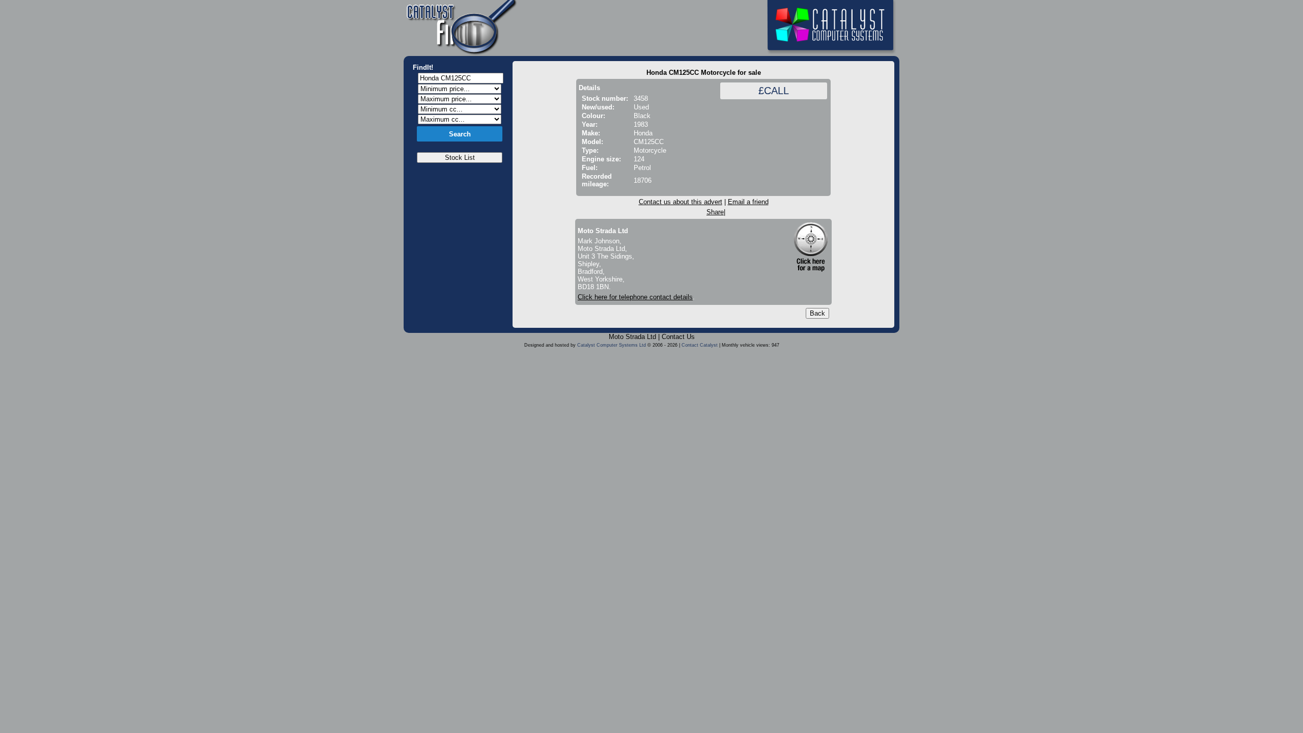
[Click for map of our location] (810, 247)
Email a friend (748, 202)
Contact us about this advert (680, 202)
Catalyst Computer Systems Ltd (611, 345)
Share (715, 212)
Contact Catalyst (700, 345)
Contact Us (678, 337)
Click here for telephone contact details (635, 297)
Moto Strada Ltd (632, 337)
